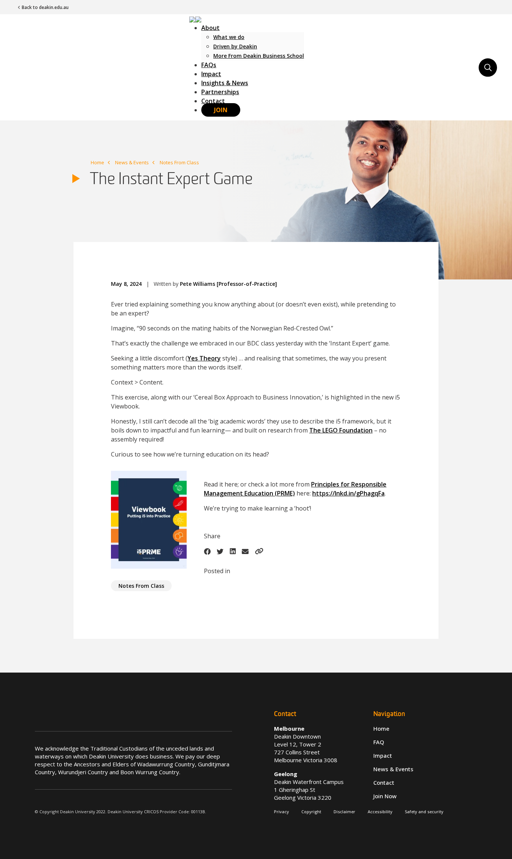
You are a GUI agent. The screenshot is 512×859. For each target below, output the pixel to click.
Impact (211, 74)
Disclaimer (344, 811)
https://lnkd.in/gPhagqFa (348, 493)
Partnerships (220, 92)
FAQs (208, 65)
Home (97, 162)
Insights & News (224, 83)
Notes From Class (179, 162)
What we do (228, 37)
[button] (195, 19)
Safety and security (424, 811)
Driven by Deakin (235, 46)
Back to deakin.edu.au (45, 7)
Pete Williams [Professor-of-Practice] (228, 283)
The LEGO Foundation (341, 430)
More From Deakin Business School (258, 55)
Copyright (311, 811)
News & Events (132, 162)
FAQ (378, 742)
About (210, 28)
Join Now (385, 796)
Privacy (281, 811)
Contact (213, 101)
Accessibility (380, 811)
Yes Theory (204, 358)
